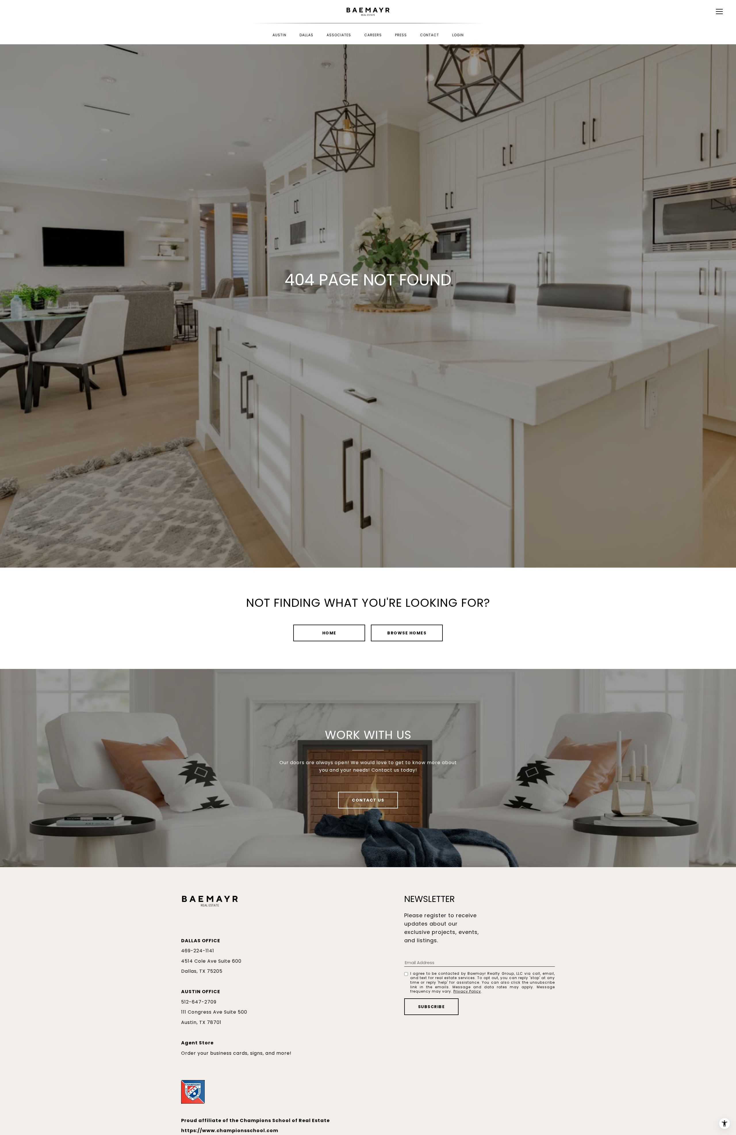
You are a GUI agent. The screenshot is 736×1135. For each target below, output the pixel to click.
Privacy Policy (467, 991)
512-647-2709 (198, 1002)
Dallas (306, 35)
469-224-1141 (197, 950)
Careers (373, 35)
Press (401, 35)
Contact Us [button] (368, 800)
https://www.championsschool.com (229, 1130)
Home (329, 633)
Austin (279, 35)
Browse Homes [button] (406, 633)
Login (458, 35)
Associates (339, 35)
